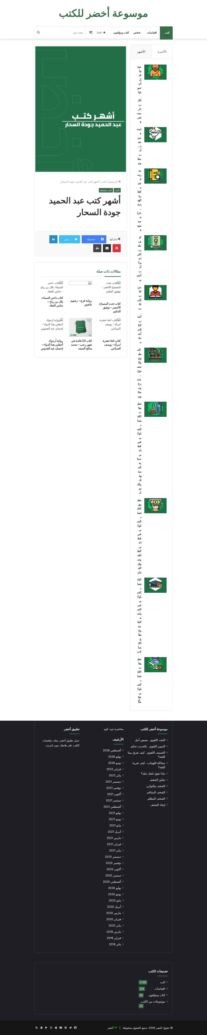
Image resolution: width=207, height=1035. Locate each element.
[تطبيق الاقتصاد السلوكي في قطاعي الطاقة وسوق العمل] (155, 505)
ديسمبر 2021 (113, 781)
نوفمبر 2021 (113, 787)
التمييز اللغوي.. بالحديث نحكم (148, 746)
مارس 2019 (114, 931)
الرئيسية (113, 181)
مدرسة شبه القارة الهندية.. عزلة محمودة (139, 200)
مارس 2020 (113, 913)
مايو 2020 (115, 900)
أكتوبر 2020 (114, 869)
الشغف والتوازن (155, 786)
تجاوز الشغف (157, 779)
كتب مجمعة (106, 190)
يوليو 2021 (115, 812)
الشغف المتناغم (156, 792)
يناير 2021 (115, 850)
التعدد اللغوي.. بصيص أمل (150, 740)
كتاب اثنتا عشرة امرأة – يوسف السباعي (112, 344)
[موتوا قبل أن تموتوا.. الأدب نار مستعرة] (155, 72)
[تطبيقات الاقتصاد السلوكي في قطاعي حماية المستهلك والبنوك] (155, 409)
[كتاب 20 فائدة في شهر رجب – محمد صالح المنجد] (80, 327)
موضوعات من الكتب (153, 1001)
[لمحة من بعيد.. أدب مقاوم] (155, 134)
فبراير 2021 (114, 844)
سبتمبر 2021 (113, 800)
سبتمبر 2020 (113, 875)
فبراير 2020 (113, 919)
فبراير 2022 (114, 769)
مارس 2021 (114, 838)
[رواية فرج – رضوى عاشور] (80, 289)
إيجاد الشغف (157, 804)
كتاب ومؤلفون (121, 32)
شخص (136, 32)
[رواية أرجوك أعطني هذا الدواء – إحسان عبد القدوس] (51, 327)
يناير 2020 (115, 925)
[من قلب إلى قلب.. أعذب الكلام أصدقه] (155, 292)
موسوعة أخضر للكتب (154, 729)
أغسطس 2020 (112, 881)
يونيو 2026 (114, 762)
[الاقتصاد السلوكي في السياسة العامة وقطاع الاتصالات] (155, 585)
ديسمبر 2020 (113, 856)
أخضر (111, 1027)
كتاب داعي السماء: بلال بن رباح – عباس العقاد (52, 301)
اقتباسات (152, 32)
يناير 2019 (115, 944)
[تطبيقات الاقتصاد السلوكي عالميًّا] (155, 664)
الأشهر (141, 51)
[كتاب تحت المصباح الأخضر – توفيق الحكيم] (109, 290)
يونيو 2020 (114, 894)
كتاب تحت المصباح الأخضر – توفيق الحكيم (110, 307)
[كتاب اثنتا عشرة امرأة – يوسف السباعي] (109, 327)
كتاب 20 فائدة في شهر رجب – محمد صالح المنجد (81, 344)
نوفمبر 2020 (113, 863)
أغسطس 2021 (112, 806)
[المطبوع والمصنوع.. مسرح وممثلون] (155, 355)
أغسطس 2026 (112, 750)
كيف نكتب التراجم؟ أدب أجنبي (139, 258)
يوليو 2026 (114, 756)
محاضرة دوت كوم (114, 729)
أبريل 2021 (114, 831)
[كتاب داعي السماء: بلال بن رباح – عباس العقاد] (51, 287)
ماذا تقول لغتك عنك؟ (153, 773)
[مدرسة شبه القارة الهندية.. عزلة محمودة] (155, 176)
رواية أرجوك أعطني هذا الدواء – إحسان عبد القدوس (52, 344)
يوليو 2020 (114, 888)
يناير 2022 (115, 775)
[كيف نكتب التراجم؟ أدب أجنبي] (155, 242)
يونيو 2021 (115, 819)
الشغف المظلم (156, 798)
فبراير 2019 (114, 938)
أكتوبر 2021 (114, 794)
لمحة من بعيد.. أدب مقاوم (139, 146)
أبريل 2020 (114, 906)
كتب (167, 32)
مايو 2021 (115, 825)
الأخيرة (162, 51)
